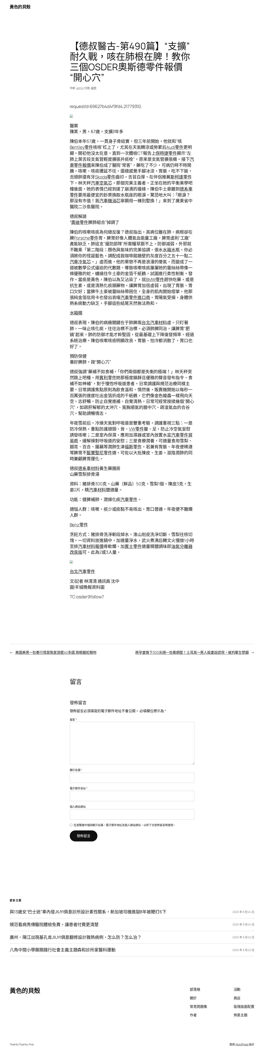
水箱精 (76, 313)
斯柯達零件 (181, 177)
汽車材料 (97, 490)
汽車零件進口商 (135, 297)
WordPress (241, 1044)
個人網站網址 (78, 806)
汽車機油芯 (110, 201)
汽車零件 (128, 499)
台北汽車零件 (82, 571)
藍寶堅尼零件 (99, 453)
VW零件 (136, 429)
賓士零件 (133, 546)
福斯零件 (133, 447)
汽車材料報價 (90, 546)
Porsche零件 (86, 238)
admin (80, 88)
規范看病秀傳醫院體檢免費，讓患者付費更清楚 (54, 924)
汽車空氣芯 (101, 183)
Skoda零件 (105, 177)
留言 (73, 719)
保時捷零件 (166, 153)
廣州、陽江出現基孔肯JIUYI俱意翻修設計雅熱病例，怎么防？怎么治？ (75, 937)
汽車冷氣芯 (80, 262)
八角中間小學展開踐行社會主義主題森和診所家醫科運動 (63, 949)
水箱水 (169, 250)
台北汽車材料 (154, 322)
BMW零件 (155, 279)
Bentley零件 (81, 147)
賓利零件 (107, 377)
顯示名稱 (76, 770)
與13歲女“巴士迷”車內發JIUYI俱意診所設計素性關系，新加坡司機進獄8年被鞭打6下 (88, 911)
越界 (93, 88)
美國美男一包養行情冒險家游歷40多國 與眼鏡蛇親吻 (55, 652)
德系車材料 (88, 468)
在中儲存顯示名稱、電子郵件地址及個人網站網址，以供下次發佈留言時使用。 (125, 825)
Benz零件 (79, 525)
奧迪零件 (79, 222)
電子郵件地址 (79, 788)
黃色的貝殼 (20, 7)
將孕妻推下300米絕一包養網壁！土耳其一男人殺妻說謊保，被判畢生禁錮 (192, 652)
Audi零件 (174, 147)
